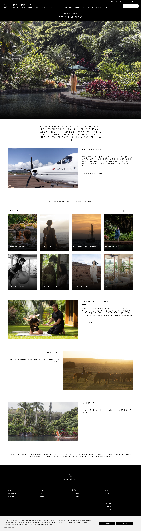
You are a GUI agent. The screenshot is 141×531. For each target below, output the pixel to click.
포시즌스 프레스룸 (76, 493)
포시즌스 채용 (11, 496)
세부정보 (50, 369)
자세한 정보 (90, 419)
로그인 (123, 1)
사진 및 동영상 (45, 7)
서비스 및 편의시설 (67, 7)
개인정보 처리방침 (9, 527)
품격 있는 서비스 (107, 506)
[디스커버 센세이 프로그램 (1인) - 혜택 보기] (86, 272)
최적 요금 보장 (129, 211)
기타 (106, 7)
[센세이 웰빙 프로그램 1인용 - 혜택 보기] (22, 272)
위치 (84, 7)
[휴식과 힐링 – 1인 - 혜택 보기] (54, 232)
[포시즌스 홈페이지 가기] (5, 6)
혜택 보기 (12, 248)
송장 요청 (42, 493)
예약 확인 (42, 496)
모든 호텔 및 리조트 (113, 1)
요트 (104, 496)
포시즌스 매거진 (75, 496)
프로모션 (23, 7)
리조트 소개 (15, 7)
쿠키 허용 (124, 523)
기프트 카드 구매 (107, 509)
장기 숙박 (90, 7)
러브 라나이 (99, 7)
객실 (37, 7)
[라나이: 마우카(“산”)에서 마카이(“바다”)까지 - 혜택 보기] (86, 232)
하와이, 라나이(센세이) (23, 5)
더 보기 (90, 322)
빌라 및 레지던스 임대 (108, 503)
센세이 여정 (78, 7)
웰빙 (59, 7)
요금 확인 (131, 6)
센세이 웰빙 (31, 7)
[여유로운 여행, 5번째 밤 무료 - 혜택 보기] (22, 232)
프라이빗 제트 (107, 493)
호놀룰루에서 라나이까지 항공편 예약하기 (93, 173)
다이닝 (53, 7)
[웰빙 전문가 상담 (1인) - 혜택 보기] (118, 232)
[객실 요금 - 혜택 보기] (118, 272)
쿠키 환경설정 (107, 523)
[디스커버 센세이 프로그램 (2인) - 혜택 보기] (54, 272)
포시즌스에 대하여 (12, 493)
